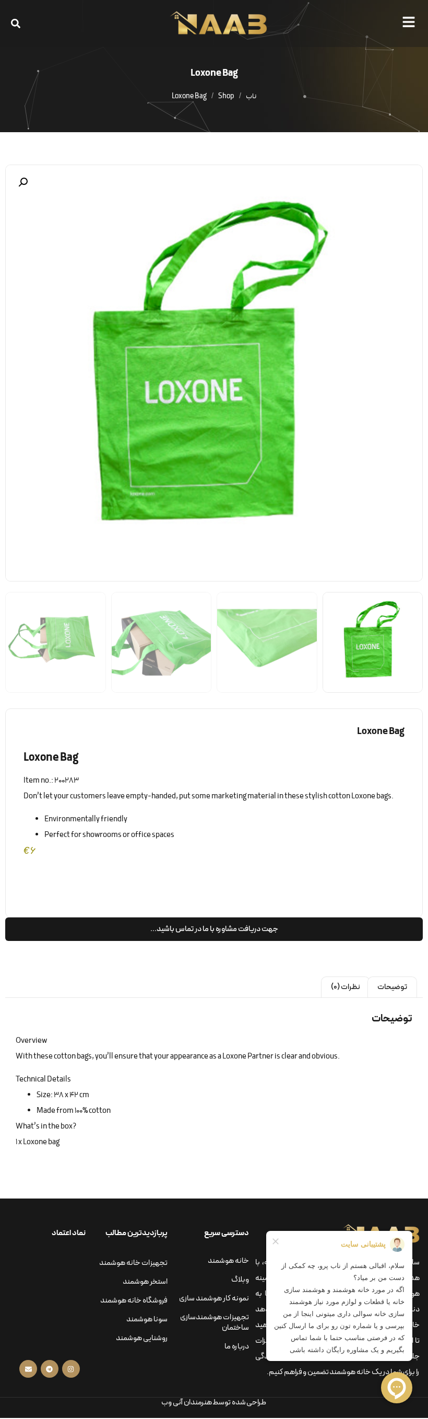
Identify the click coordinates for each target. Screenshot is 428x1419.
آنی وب (172, 1403)
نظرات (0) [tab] (345, 987)
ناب (251, 96)
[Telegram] (49, 1369)
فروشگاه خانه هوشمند (134, 1301)
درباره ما (236, 1347)
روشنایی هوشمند (142, 1338)
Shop (226, 96)
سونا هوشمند (147, 1319)
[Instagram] (71, 1369)
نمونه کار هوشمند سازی (214, 1299)
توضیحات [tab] (392, 987)
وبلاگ (240, 1280)
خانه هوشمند (228, 1261)
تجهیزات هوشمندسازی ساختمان (214, 1322)
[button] (411, 22)
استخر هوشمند (145, 1282)
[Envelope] (28, 1369)
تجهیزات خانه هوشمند (133, 1263)
